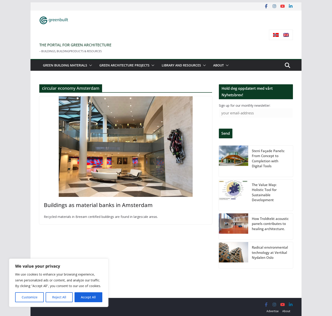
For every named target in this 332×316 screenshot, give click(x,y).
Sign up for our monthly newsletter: (244, 105)
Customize (29, 297)
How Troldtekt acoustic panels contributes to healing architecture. (270, 223)
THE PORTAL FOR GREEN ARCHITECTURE (75, 44)
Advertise (273, 311)
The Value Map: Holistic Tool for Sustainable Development (264, 192)
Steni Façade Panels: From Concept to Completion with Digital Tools (268, 158)
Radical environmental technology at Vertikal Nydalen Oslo (270, 252)
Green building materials (65, 65)
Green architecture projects (124, 65)
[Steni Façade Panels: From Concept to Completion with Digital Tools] (233, 161)
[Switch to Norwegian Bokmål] (276, 35)
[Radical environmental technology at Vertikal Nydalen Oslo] (233, 255)
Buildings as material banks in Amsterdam (98, 205)
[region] (58, 283)
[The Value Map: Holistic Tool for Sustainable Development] (233, 195)
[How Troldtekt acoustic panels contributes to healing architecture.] (233, 226)
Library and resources (181, 65)
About (218, 65)
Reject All (59, 297)
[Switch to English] (286, 35)
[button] (89, 65)
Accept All (88, 297)
